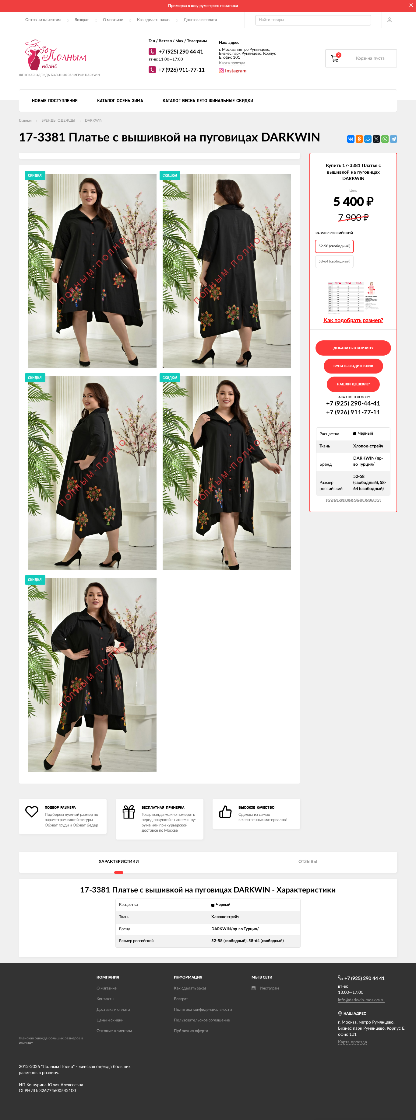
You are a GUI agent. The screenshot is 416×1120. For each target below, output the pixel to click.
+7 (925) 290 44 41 (181, 52)
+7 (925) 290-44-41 (353, 404)
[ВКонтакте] (350, 139)
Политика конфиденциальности (203, 1010)
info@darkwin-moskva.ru (361, 1000)
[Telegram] (393, 139)
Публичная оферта (191, 1031)
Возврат (82, 20)
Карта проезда (232, 63)
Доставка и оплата (200, 20)
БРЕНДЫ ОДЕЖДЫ (58, 120)
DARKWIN (93, 120)
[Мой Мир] (368, 139)
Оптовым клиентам (43, 20)
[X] (376, 139)
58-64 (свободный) (334, 261)
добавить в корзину (353, 348)
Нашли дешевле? (353, 384)
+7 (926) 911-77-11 (181, 70)
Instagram (235, 70)
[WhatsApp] (153, 52)
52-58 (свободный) (334, 246)
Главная (25, 120)
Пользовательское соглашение (202, 1020)
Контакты (105, 999)
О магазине (113, 20)
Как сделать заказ (153, 20)
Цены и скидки (110, 1020)
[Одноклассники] (359, 139)
